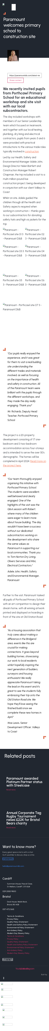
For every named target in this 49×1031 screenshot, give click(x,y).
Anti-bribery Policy (14, 950)
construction (32, 151)
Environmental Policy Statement (20, 947)
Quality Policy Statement (17, 942)
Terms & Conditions (15, 936)
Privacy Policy (12, 939)
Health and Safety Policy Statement (22, 945)
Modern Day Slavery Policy (18, 933)
